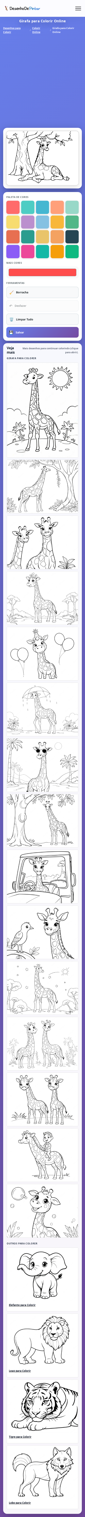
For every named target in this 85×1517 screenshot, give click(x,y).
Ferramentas (15, 283)
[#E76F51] (13, 236)
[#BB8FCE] (27, 222)
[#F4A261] (57, 236)
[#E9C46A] (42, 236)
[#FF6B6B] (13, 207)
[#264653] (72, 236)
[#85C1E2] (42, 222)
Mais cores (14, 263)
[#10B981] (72, 251)
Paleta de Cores (17, 197)
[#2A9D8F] (27, 236)
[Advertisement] (42, 81)
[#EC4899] (27, 251)
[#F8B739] (57, 222)
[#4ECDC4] (27, 207)
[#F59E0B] (57, 251)
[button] (78, 8)
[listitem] (42, 410)
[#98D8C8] (72, 207)
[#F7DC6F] (13, 222)
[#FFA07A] (57, 207)
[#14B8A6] (42, 251)
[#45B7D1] (42, 207)
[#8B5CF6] (13, 251)
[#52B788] (72, 222)
